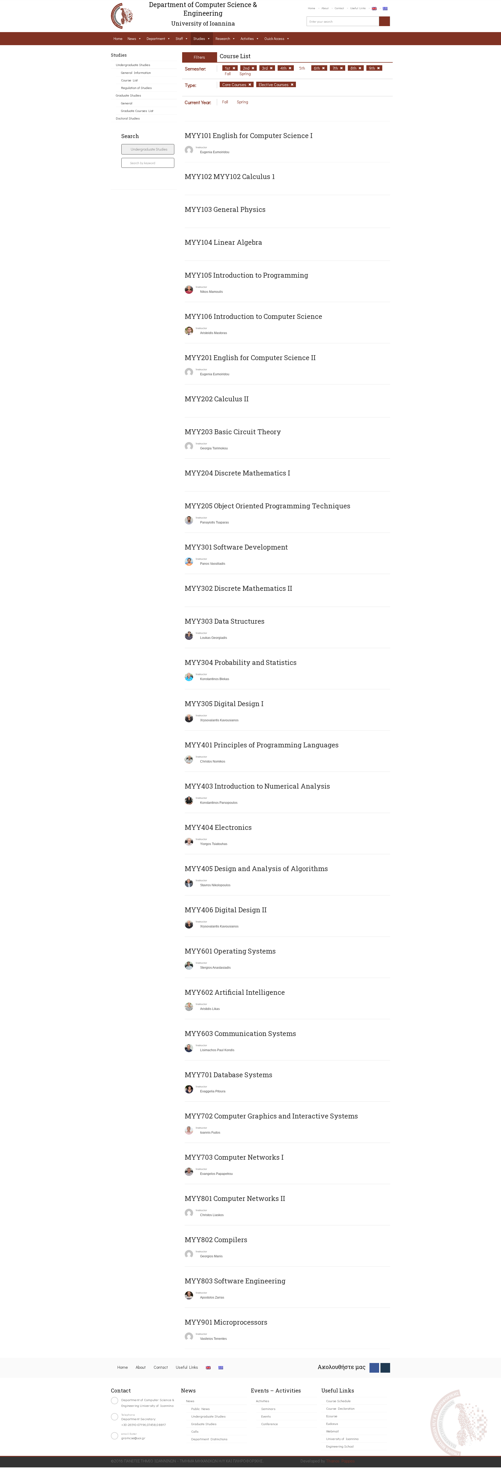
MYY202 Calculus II (217, 398)
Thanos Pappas (340, 1460)
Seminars (268, 1408)
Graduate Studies (128, 95)
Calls (194, 1431)
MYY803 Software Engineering (235, 1280)
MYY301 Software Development (236, 547)
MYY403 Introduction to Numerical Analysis (257, 786)
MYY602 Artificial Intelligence (235, 992)
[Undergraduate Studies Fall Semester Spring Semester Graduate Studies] (147, 149)
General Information (136, 72)
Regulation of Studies (136, 87)
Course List (129, 80)
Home (311, 8)
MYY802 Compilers (216, 1239)
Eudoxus (332, 1423)
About (325, 8)
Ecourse (331, 1416)
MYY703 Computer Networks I (234, 1157)
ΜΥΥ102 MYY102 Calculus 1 (230, 176)
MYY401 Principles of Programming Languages (262, 744)
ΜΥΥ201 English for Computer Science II (250, 357)
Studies (199, 38)
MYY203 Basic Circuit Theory (233, 431)
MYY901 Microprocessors (226, 1322)
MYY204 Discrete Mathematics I (237, 472)
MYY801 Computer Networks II (235, 1198)
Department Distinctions (209, 1439)
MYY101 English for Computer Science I (249, 135)
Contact (339, 8)
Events (266, 1416)
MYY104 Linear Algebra (223, 242)
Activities (247, 38)
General (126, 103)
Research (223, 38)
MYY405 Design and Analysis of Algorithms (256, 868)
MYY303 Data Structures (225, 621)
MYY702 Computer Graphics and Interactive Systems (271, 1115)
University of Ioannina (342, 1438)
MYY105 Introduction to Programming (246, 275)
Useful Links (358, 8)
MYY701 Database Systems (228, 1074)
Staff (179, 38)
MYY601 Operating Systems (230, 951)
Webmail (332, 1431)
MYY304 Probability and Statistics (241, 662)
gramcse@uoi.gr (133, 1438)
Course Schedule (338, 1400)
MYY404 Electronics (218, 827)
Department (156, 38)
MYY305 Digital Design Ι (224, 703)
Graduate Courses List (137, 110)
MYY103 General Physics (225, 209)
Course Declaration (340, 1408)
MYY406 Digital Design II (226, 909)
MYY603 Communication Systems (240, 1033)
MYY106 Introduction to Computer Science (253, 316)
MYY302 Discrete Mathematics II (238, 588)
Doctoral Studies (128, 118)
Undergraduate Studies (133, 64)
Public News (200, 1408)
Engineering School (340, 1446)
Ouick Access (274, 38)
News (132, 38)
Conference (269, 1423)
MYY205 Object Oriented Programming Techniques (267, 505)
